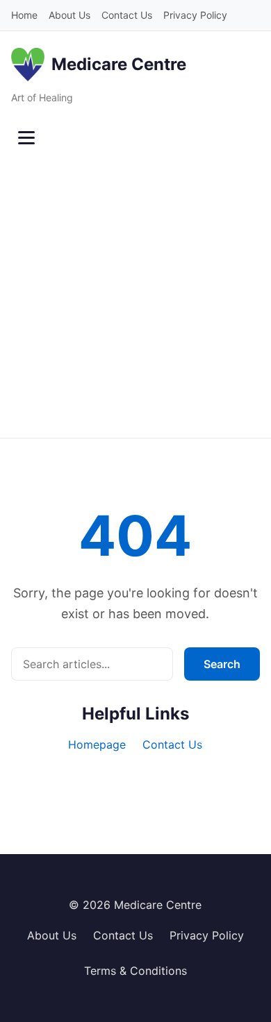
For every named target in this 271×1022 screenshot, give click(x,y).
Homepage (97, 744)
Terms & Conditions (135, 971)
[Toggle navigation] (26, 138)
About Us (69, 15)
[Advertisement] (135, 295)
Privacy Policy (195, 15)
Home (24, 15)
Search (222, 664)
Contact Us (126, 15)
